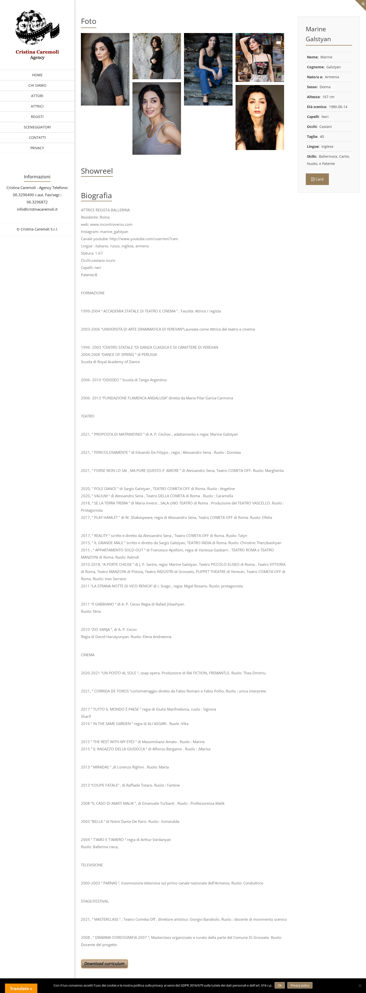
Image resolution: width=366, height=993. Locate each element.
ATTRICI (37, 106)
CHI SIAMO (37, 85)
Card (318, 179)
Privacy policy (300, 985)
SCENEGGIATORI (37, 127)
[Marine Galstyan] (37, 58)
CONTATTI (37, 137)
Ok (280, 985)
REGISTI (37, 116)
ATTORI (37, 95)
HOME (37, 75)
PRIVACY (37, 148)
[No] (359, 985)
